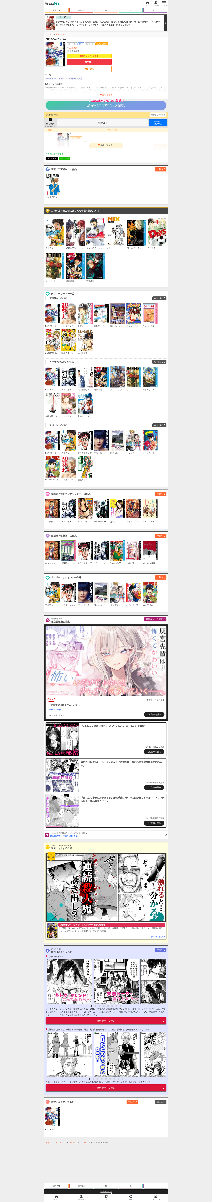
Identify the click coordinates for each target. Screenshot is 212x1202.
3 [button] (100, 1006)
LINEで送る (65, 158)
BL (131, 10)
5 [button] (108, 1006)
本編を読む (89, 69)
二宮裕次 (73, 48)
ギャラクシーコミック (55, 1142)
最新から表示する (158, 115)
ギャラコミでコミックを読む (108, 105)
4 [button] (104, 1006)
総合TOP (56, 10)
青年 (57, 34)
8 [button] (120, 1006)
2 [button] (95, 1006)
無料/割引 (81, 10)
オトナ (155, 10)
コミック (49, 34)
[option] (68, 981)
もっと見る (158, 298)
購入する (158, 122)
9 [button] (122, 1079)
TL (106, 10)
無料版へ (89, 62)
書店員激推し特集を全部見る (69, 834)
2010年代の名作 (74, 79)
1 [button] (91, 1006)
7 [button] (116, 1006)
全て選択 (50, 123)
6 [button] (112, 1006)
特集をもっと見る (154, 619)
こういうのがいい (56, 956)
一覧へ (160, 169)
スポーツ (66, 34)
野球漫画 (49, 79)
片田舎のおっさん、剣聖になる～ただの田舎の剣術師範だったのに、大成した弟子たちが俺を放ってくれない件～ (99, 1029)
